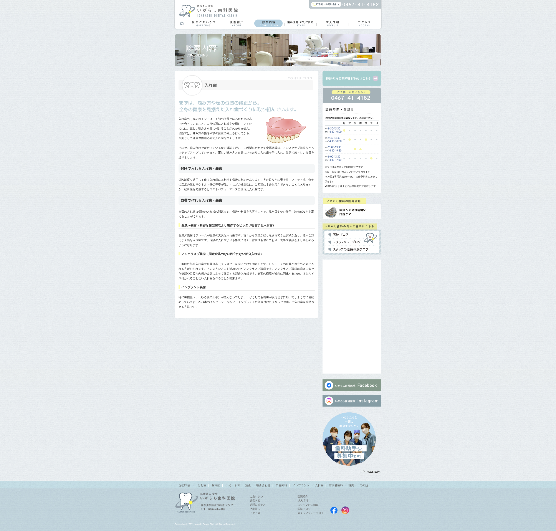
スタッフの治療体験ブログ (348, 249)
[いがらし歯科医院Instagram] (352, 408)
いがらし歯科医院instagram (345, 510)
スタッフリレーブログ (344, 242)
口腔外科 (281, 485)
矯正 (248, 485)
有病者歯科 (336, 485)
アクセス (365, 23)
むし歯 (202, 485)
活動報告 (255, 508)
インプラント (301, 485)
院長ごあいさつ (204, 23)
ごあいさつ (256, 496)
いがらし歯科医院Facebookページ (334, 510)
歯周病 (216, 485)
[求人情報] (352, 463)
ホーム (181, 23)
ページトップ (371, 471)
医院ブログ (338, 235)
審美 (351, 485)
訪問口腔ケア (257, 504)
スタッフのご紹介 (308, 504)
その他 (363, 485)
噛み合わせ (263, 485)
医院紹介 (236, 23)
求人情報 (332, 23)
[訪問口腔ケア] (351, 215)
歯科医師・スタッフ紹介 (300, 23)
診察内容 (268, 23)
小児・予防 (233, 485)
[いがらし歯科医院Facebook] (352, 390)
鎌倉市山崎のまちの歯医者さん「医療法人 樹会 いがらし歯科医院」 (208, 10)
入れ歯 (319, 485)
